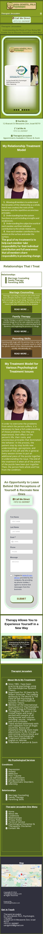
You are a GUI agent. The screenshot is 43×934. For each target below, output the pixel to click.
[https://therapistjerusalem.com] (21, 5)
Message (14, 557)
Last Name (14, 527)
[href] (21, 876)
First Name (14, 517)
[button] (41, 13)
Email (13, 537)
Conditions (13, 815)
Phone (12, 547)
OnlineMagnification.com (12, 903)
